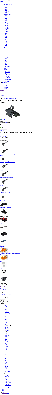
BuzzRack (6, 43)
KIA (5, 358)
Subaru (6, 62)
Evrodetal (6, 44)
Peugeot (6, 59)
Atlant (6, 9)
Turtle (6, 30)
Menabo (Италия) (7, 66)
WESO (6, 19)
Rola (5, 343)
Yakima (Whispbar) (7, 32)
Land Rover (6, 55)
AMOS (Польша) (7, 24)
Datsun (6, 49)
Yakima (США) (7, 81)
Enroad (6, 5)
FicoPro (6, 36)
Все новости (2, 296)
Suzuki (6, 42)
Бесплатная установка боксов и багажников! (6, 294)
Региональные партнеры (7, 87)
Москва (1, 287)
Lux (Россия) (7, 381)
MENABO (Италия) (8, 28)
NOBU (6, 12)
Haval (6, 51)
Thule (6, 322)
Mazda (6, 56)
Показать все (7, 332)
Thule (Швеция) (7, 386)
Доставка (3, 389)
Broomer (6, 305)
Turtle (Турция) (7, 78)
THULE (6, 122)
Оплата (5, 86)
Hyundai (6, 53)
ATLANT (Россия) (7, 27)
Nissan (6, 58)
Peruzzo (6, 22)
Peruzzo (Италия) (7, 77)
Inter (5, 16)
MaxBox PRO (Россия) (8, 76)
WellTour (6, 23)
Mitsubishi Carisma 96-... (3, 136)
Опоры (6, 340)
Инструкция (3, 119)
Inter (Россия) (7, 26)
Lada (5, 54)
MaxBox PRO (7, 11)
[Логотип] (1, 1)
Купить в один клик (6, 128)
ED (5, 34)
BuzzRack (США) (7, 72)
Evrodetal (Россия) (7, 74)
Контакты (3, 392)
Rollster (6, 18)
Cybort (6, 7)
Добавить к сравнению (4, 129)
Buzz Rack (6, 25)
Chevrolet (6, 352)
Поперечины (7, 38)
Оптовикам (5, 88)
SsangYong (6, 366)
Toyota (6, 64)
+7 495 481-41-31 (2, 90)
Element (6, 308)
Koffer (6, 311)
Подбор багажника (4, 82)
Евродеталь (6, 8)
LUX (6, 17)
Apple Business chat (3, 289)
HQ (5, 317)
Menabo (6, 46)
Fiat (5, 50)
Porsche (6, 60)
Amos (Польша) (7, 375)
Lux (5, 6)
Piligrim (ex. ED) (7, 313)
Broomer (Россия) (7, 71)
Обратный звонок (2, 288)
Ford (5, 355)
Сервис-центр (5, 85)
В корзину (1, 128)
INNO (6, 10)
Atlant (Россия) (7, 70)
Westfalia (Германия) (8, 79)
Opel (5, 363)
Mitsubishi (6, 57)
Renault (6, 61)
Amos (6, 15)
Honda (6, 52)
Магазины (3, 83)
